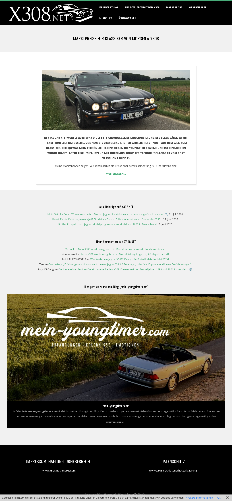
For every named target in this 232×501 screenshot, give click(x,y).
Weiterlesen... (116, 422)
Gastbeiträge (197, 7)
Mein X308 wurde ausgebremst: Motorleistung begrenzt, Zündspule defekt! (121, 249)
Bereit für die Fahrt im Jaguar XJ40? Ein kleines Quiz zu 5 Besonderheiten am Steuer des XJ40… (107, 219)
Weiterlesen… (116, 173)
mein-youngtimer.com (116, 405)
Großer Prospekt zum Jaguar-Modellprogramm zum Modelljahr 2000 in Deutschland (107, 224)
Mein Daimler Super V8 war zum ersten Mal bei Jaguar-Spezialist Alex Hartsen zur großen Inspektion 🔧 (107, 214)
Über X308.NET (127, 17)
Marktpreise (174, 7)
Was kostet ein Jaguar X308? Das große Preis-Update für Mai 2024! (129, 259)
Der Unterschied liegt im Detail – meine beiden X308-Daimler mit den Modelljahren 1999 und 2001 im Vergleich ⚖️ (125, 269)
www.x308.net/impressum (59, 470)
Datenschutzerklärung (94, 493)
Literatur (105, 17)
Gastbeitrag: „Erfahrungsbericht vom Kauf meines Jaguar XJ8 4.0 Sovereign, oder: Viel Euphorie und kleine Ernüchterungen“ (119, 264)
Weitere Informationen (199, 497)
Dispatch (122, 493)
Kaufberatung (108, 7)
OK (219, 497)
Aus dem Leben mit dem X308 (142, 7)
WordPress (142, 493)
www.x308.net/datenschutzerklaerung (173, 470)
